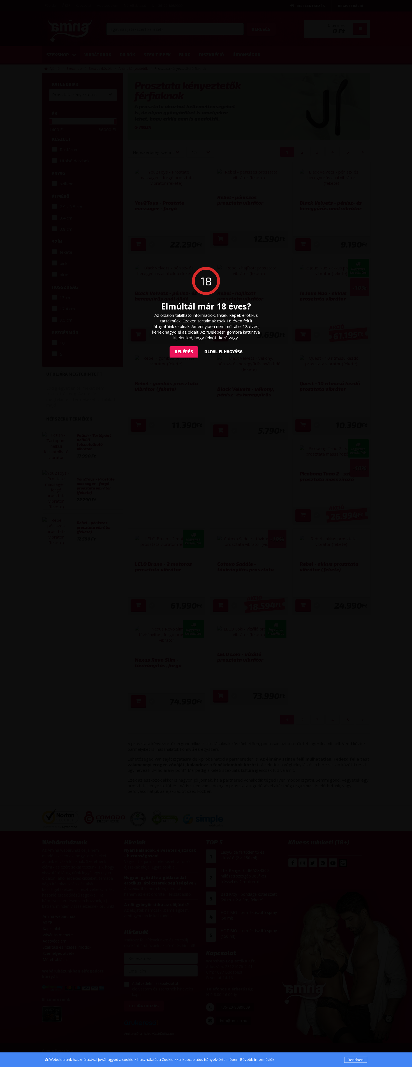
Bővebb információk (257, 1059)
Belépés (184, 351)
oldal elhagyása (223, 351)
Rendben (356, 1059)
